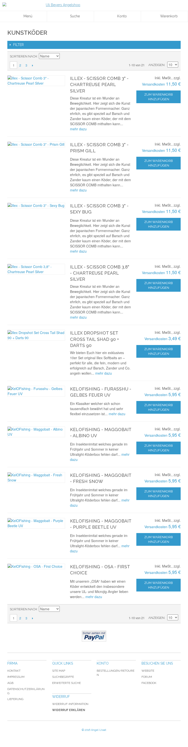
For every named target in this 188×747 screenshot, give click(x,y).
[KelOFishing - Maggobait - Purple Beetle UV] (36, 523)
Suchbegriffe (63, 677)
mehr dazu (78, 128)
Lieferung (15, 699)
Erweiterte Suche (66, 683)
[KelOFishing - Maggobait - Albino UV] (36, 431)
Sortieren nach (23, 56)
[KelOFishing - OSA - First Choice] (36, 566)
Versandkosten (153, 84)
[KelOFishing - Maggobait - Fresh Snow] (36, 477)
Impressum (15, 677)
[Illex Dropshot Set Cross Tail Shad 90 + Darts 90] (36, 335)
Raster (173, 56)
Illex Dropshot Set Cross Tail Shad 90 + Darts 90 (94, 339)
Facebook (148, 683)
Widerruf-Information (70, 704)
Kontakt (14, 670)
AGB (10, 683)
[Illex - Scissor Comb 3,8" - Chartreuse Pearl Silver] (36, 269)
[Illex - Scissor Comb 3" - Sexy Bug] (36, 205)
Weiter (32, 65)
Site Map (58, 670)
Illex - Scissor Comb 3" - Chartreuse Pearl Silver (99, 84)
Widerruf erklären (68, 710)
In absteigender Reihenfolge (64, 56)
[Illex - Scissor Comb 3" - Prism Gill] (36, 144)
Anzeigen (156, 65)
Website (147, 670)
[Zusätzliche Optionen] (94, 636)
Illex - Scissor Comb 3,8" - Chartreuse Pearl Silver (99, 273)
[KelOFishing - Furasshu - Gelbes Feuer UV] (36, 391)
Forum (146, 677)
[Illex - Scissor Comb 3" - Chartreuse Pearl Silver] (36, 80)
